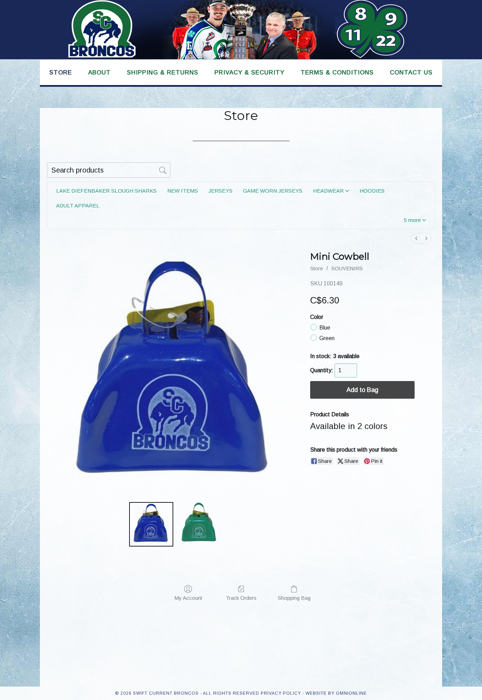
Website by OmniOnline (336, 693)
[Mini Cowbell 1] (198, 524)
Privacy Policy (281, 693)
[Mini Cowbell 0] (151, 524)
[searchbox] (108, 170)
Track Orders (241, 598)
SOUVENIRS (347, 268)
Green (327, 338)
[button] (415, 220)
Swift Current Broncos (241, 29)
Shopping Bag (294, 598)
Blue (324, 327)
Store (316, 268)
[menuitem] (416, 238)
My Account (188, 598)
